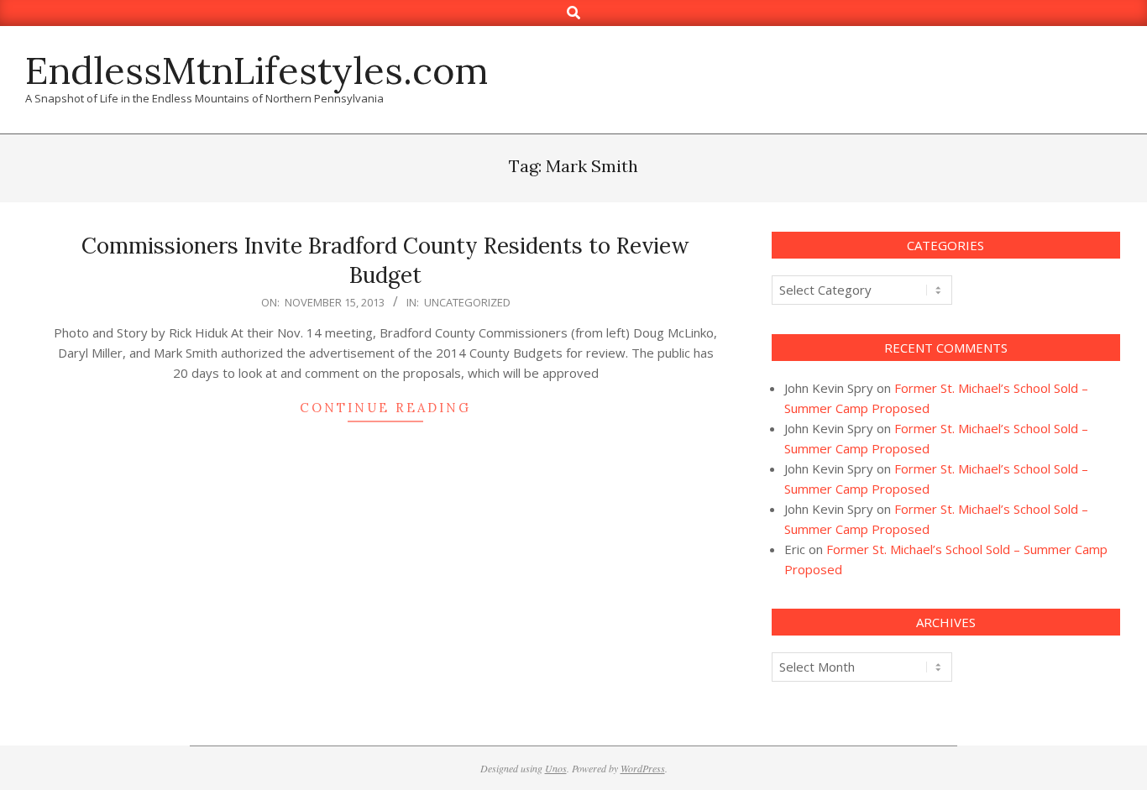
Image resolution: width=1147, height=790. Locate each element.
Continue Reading (385, 408)
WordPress (643, 768)
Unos (556, 768)
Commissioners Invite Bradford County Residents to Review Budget (385, 260)
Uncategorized (467, 302)
